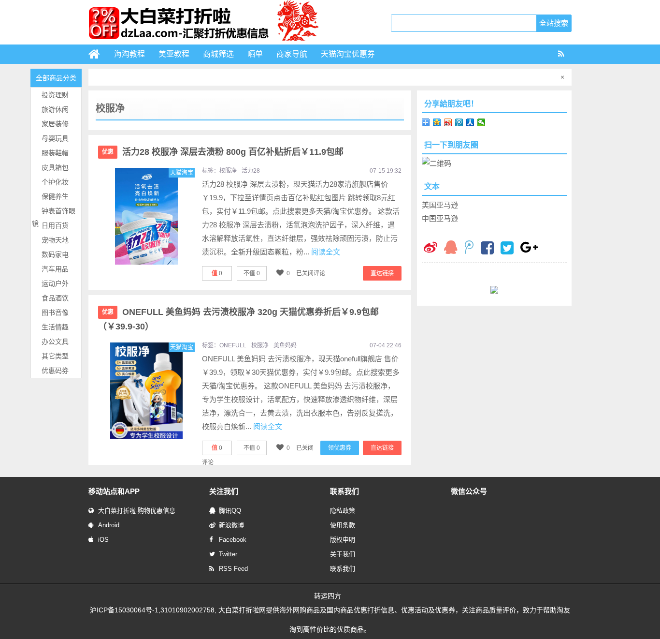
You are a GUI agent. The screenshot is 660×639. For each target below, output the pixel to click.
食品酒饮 (55, 298)
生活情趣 (55, 327)
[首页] (98, 54)
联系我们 (342, 568)
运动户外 (55, 283)
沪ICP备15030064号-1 (124, 610)
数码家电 (55, 254)
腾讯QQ (230, 510)
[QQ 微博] (469, 248)
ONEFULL (232, 345)
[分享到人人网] (470, 122)
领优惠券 (339, 448)
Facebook (232, 539)
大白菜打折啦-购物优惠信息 (136, 510)
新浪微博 (231, 525)
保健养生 (55, 196)
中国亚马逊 (440, 218)
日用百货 (55, 225)
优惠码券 (55, 370)
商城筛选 (218, 54)
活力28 (251, 170)
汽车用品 (55, 269)
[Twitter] (507, 249)
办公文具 (55, 341)
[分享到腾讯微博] (459, 122)
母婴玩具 (55, 138)
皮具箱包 (55, 167)
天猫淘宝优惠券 (348, 54)
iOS (103, 539)
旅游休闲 (55, 109)
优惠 (108, 152)
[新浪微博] (430, 248)
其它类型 (55, 356)
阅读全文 (325, 252)
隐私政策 (342, 510)
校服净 (228, 170)
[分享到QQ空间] (437, 122)
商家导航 (291, 54)
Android (108, 525)
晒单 (255, 54)
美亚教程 (173, 54)
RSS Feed (233, 568)
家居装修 (55, 124)
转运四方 (327, 596)
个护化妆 (55, 182)
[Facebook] (487, 249)
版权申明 (342, 539)
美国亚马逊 (440, 205)
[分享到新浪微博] (448, 122)
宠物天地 (55, 240)
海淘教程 (129, 54)
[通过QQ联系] (451, 248)
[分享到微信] (481, 122)
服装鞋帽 (55, 153)
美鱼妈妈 (285, 345)
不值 (252, 273)
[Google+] (529, 248)
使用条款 (342, 525)
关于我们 (342, 554)
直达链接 (382, 273)
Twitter (228, 554)
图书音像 (55, 312)
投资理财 (55, 95)
